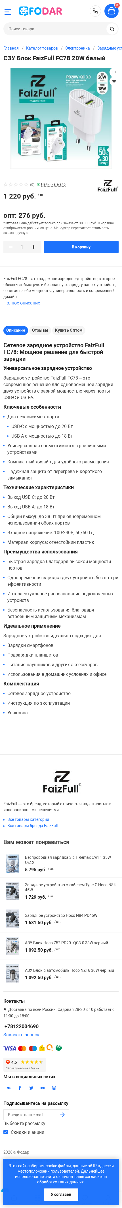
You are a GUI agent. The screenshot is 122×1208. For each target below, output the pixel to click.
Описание (15, 330)
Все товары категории (28, 819)
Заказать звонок (21, 1034)
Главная (11, 48)
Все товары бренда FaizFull (32, 825)
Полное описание (21, 303)
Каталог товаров (42, 48)
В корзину (81, 247)
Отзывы (40, 330)
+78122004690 (95, 11)
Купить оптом (69, 330)
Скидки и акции (27, 1132)
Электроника (77, 48)
